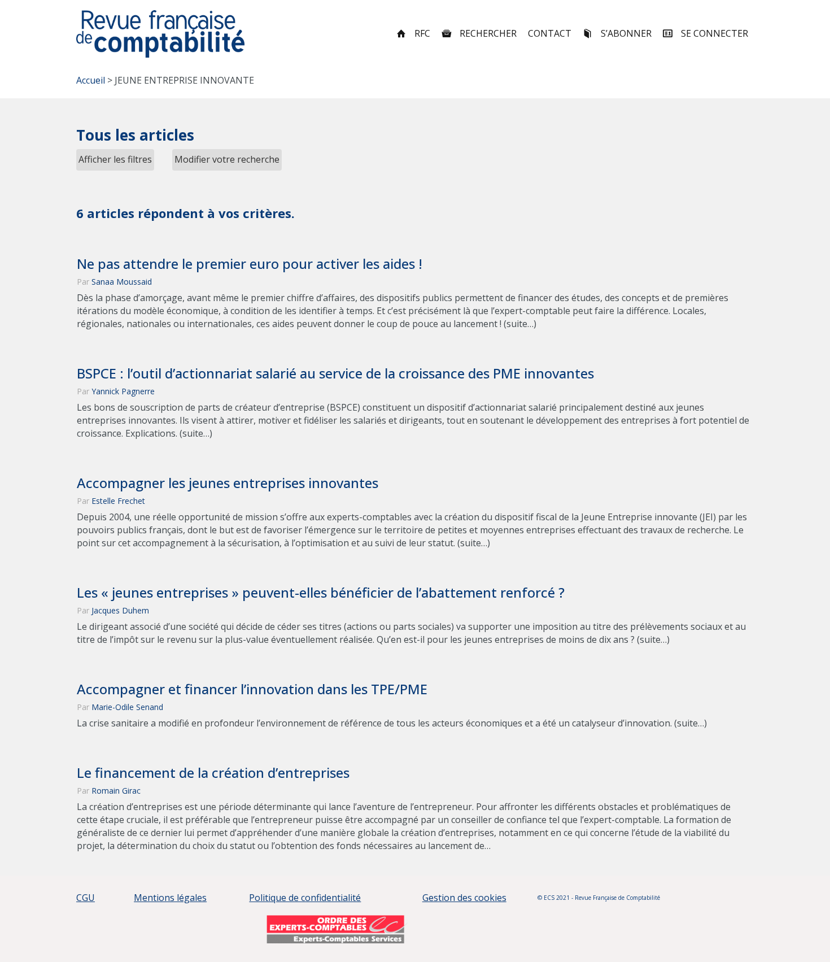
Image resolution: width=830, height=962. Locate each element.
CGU (85, 897)
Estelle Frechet (118, 500)
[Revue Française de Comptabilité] (160, 34)
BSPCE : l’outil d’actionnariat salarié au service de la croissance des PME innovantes (335, 373)
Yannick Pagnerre (123, 391)
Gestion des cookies (464, 897)
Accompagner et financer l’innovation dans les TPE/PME (252, 689)
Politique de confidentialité (305, 897)
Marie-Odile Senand (127, 707)
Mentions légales (170, 897)
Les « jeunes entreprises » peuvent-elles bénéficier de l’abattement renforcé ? (321, 592)
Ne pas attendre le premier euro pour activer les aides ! (249, 263)
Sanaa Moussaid (121, 281)
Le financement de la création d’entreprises (213, 772)
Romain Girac (116, 790)
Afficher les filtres (115, 159)
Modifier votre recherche (226, 159)
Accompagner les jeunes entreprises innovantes (227, 483)
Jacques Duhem (120, 610)
